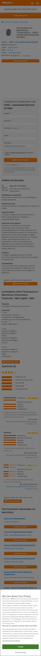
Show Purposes (20, 652)
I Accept (20, 647)
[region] (20, 622)
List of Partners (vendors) (11, 641)
